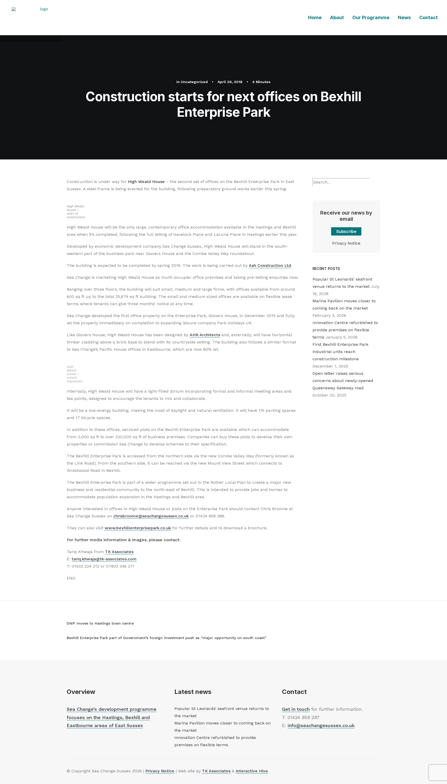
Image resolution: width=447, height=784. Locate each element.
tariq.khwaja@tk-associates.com (104, 558)
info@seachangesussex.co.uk (321, 725)
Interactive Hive (252, 770)
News (404, 17)
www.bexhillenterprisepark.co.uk (138, 527)
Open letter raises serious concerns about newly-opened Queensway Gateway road (342, 380)
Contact (428, 17)
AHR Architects (205, 334)
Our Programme (370, 17)
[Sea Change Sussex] (41, 18)
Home (315, 17)
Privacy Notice (346, 243)
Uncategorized (194, 82)
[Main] (69, 630)
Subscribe (346, 231)
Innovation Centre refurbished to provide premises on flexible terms (345, 330)
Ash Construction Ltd (270, 265)
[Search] (340, 182)
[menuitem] (316, 17)
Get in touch (296, 709)
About (337, 17)
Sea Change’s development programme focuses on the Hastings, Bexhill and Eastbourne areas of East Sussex (112, 717)
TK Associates (119, 551)
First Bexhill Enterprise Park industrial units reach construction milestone (340, 351)
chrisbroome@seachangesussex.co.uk (151, 516)
